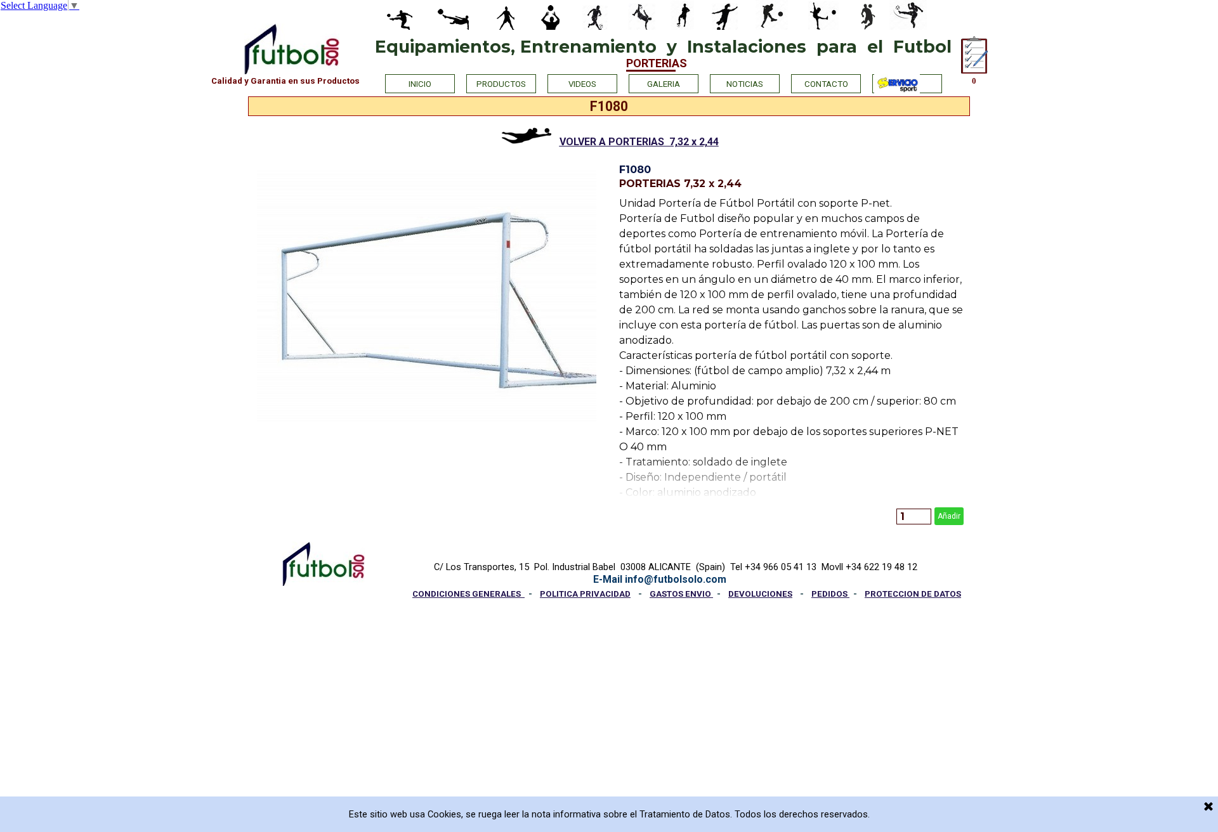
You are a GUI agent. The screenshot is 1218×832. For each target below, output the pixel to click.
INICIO (420, 84)
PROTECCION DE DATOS (913, 594)
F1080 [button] (635, 170)
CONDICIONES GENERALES (468, 594)
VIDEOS (582, 84)
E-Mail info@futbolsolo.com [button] (659, 579)
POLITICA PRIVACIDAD (585, 594)
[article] (791, 344)
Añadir (949, 516)
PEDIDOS (830, 594)
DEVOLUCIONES (760, 594)
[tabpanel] (609, 136)
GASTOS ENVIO (681, 594)
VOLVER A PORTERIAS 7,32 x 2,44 (639, 142)
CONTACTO (826, 84)
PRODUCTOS (501, 84)
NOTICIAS (744, 84)
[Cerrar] (1208, 807)
